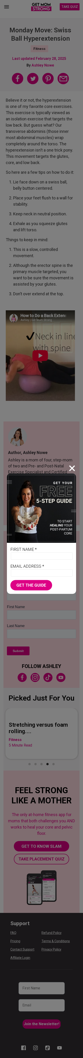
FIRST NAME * (23, 549)
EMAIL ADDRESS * (27, 566)
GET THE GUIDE (31, 585)
